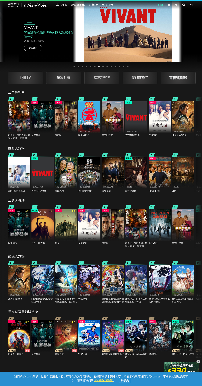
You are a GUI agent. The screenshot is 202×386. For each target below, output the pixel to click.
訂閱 (160, 5)
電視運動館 (78, 5)
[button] (74, 66)
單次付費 (107, 5)
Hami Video (27, 5)
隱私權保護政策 (103, 380)
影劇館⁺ (93, 5)
